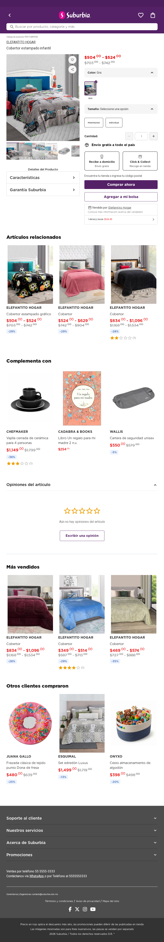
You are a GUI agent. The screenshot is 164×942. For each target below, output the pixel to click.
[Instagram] (85, 909)
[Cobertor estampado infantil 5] (64, 151)
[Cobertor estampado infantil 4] (51, 151)
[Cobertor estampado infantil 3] (38, 151)
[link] (30, 290)
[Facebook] (70, 909)
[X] (77, 909)
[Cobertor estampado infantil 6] (76, 151)
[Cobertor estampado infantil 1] (12, 151)
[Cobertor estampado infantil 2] (25, 151)
